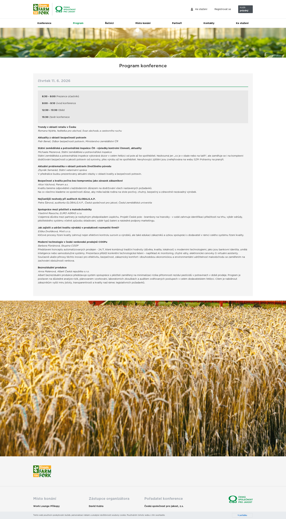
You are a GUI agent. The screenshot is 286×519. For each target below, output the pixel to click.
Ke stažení (201, 9)
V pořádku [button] (242, 515)
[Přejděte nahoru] (280, 513)
